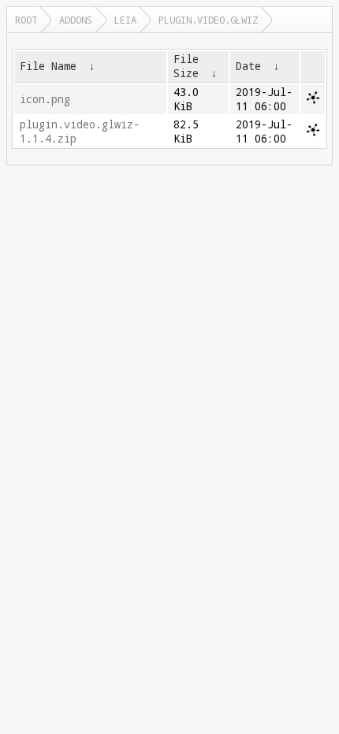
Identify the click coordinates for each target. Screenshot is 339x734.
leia (125, 19)
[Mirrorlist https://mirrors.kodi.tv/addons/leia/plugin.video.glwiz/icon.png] (313, 100)
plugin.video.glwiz (208, 19)
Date (248, 66)
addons (75, 19)
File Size (186, 66)
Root (26, 19)
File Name (48, 66)
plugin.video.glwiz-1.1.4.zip (80, 131)
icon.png (45, 99)
